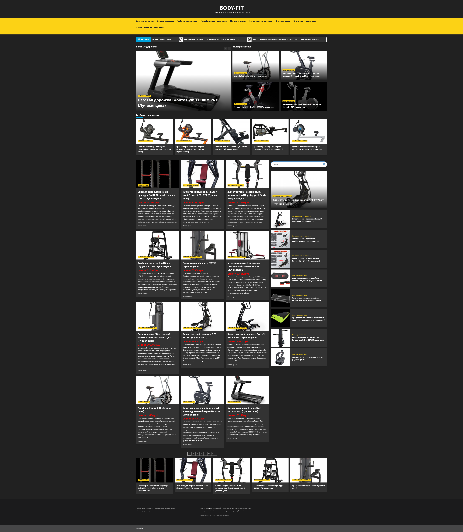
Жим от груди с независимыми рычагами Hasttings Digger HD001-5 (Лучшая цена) (249, 39)
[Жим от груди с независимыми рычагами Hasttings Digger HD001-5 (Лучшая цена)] (247, 174)
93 (209, 454)
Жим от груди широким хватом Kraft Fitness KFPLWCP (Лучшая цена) (175, 39)
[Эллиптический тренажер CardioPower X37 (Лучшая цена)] (280, 239)
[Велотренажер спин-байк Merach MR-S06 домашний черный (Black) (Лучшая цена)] (202, 390)
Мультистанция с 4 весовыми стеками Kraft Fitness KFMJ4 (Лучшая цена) (244, 266)
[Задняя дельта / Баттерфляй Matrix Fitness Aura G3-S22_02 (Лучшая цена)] (157, 316)
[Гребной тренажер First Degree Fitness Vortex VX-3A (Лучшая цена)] (308, 131)
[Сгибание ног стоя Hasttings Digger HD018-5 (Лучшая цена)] (157, 245)
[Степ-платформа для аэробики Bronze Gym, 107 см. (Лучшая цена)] (280, 278)
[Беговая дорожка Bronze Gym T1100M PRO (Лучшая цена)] (247, 390)
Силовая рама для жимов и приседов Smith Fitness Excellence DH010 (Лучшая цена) (156, 195)
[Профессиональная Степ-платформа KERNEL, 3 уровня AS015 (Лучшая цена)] (280, 318)
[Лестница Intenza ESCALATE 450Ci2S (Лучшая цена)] (280, 357)
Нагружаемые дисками (260, 21)
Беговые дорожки (145, 21)
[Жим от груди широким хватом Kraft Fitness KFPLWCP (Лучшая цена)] (202, 174)
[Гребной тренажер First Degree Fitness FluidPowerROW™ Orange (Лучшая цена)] (193, 131)
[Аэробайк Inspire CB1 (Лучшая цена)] (157, 390)
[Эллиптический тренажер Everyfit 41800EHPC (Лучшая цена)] (247, 316)
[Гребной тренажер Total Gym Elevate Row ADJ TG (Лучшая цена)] (231, 131)
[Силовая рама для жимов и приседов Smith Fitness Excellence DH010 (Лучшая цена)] (157, 174)
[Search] (137, 32)
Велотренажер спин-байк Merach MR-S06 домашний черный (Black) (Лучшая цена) (201, 411)
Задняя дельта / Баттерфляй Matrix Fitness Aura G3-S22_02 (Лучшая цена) (154, 337)
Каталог (139, 528)
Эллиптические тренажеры (150, 27)
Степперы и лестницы (304, 21)
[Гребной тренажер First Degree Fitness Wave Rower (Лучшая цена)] (270, 131)
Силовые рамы (283, 21)
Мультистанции (238, 21)
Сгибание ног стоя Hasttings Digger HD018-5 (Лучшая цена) (319, 39)
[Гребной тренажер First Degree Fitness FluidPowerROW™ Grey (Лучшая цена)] (154, 131)
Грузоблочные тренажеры (214, 21)
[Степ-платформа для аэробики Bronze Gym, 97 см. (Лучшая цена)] (280, 298)
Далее (214, 454)
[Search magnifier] (324, 164)
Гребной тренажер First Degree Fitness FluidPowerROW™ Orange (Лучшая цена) (190, 149)
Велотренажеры (165, 21)
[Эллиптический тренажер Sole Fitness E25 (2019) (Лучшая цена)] (280, 259)
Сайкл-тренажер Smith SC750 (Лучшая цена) (254, 107)
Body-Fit (231, 8)
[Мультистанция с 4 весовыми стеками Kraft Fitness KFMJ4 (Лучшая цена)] (247, 245)
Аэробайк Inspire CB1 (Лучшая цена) (250, 76)
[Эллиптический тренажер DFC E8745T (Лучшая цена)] (202, 316)
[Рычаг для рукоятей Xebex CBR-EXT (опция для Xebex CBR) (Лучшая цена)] (280, 338)
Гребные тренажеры (187, 21)
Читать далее (142, 226)
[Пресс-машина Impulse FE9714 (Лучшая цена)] (202, 245)
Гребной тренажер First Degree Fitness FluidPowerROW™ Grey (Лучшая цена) (154, 149)
